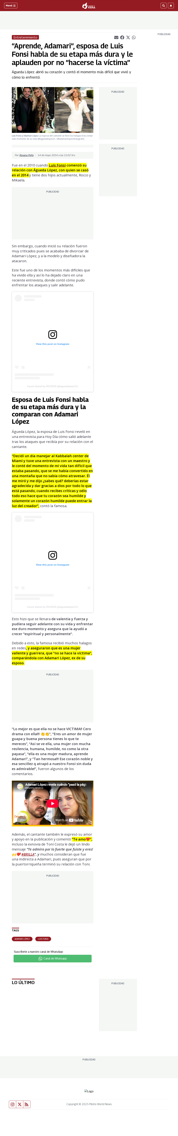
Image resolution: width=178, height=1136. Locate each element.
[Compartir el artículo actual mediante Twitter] (128, 37)
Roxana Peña (26, 155)
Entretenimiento (25, 37)
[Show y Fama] (89, 5)
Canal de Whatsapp (55, 958)
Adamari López (22, 939)
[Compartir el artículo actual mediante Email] (116, 37)
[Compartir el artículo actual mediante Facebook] (122, 37)
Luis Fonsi (43, 939)
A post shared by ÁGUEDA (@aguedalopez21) (52, 386)
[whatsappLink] (134, 37)
